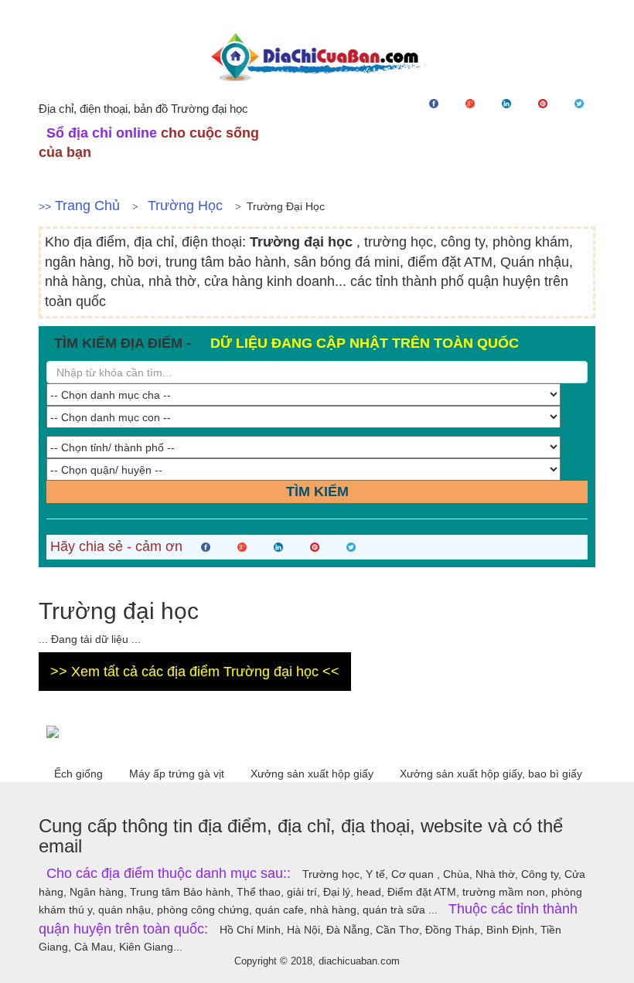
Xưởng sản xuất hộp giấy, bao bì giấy (491, 773)
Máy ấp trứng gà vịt (178, 773)
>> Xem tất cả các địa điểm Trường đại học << (194, 671)
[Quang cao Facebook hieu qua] (317, 731)
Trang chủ (87, 205)
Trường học (185, 205)
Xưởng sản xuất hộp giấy (314, 773)
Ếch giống (80, 773)
